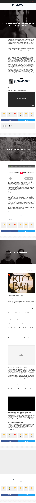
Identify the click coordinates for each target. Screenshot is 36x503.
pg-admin (10, 125)
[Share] (4, 40)
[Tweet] (4, 165)
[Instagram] (32, 1)
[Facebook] (29, 1)
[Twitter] (30, 1)
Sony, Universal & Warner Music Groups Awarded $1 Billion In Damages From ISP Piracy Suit (22, 81)
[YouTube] (33, 1)
